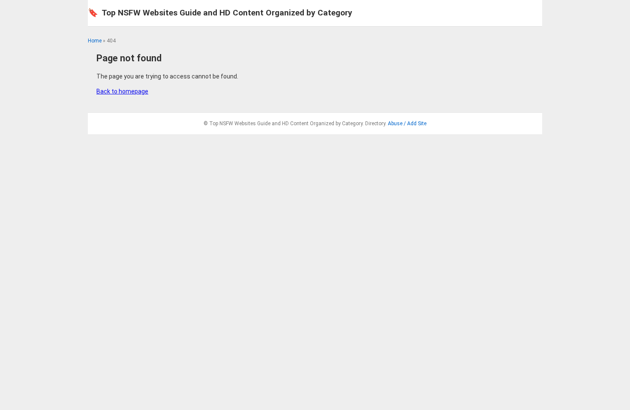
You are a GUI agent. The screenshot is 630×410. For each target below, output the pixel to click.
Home (95, 41)
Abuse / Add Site (407, 124)
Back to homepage (122, 91)
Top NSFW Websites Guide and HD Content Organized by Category (220, 13)
